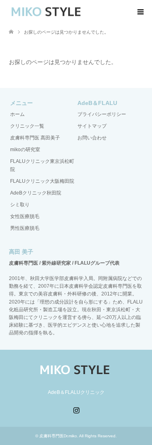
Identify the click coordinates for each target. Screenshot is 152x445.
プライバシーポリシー (101, 114)
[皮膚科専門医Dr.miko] (47, 12)
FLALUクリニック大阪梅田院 (42, 181)
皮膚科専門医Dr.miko (58, 436)
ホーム (17, 114)
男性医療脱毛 (24, 228)
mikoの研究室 (25, 149)
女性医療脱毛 (24, 216)
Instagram (76, 409)
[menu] (140, 12)
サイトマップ (92, 126)
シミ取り (20, 205)
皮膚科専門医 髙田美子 (35, 138)
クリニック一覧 (27, 126)
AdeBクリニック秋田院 (35, 193)
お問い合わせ (92, 138)
